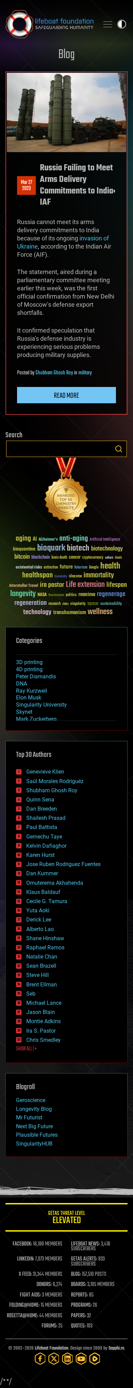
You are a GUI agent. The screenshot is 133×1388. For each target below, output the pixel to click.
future (66, 567)
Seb (30, 994)
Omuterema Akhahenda (54, 883)
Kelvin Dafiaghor (46, 846)
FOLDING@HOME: (24, 1305)
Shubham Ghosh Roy (54, 373)
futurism (80, 567)
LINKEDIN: (25, 1259)
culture (109, 558)
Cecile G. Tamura (46, 901)
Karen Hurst (40, 855)
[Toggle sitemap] (107, 24)
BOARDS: (78, 1284)
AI (35, 539)
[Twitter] (53, 1359)
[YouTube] (81, 1359)
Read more (66, 396)
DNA (21, 683)
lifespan (116, 585)
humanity (61, 577)
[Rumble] (94, 1359)
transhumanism (69, 612)
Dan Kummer (42, 873)
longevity (23, 594)
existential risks (29, 567)
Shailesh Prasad (45, 818)
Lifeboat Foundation (51, 1348)
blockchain (40, 557)
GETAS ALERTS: (84, 1259)
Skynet (24, 712)
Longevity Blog (34, 1109)
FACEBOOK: (22, 1244)
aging (23, 539)
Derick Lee (38, 919)
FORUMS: (49, 1326)
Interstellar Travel (23, 586)
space (93, 603)
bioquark (51, 548)
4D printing (29, 669)
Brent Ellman (41, 984)
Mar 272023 (26, 186)
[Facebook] (40, 1359)
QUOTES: (78, 1326)
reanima (86, 594)
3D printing (29, 662)
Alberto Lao (40, 929)
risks (65, 604)
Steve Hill (37, 975)
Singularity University (41, 704)
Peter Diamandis (36, 676)
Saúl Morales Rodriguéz (55, 781)
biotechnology (107, 549)
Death (118, 558)
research (54, 604)
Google (94, 567)
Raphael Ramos (45, 947)
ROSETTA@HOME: (22, 1315)
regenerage (111, 594)
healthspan (37, 575)
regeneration (30, 603)
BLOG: (76, 1274)
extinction (51, 567)
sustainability (111, 604)
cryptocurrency (92, 558)
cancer (74, 557)
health (110, 566)
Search (118, 449)
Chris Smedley (43, 1040)
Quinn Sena (40, 799)
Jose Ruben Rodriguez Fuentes (63, 864)
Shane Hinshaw (45, 938)
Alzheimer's (48, 539)
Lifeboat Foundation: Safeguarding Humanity (49, 24)
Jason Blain (40, 1012)
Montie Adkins (43, 1021)
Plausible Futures (37, 1135)
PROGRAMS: (81, 1305)
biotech (78, 548)
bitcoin (22, 557)
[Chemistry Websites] (66, 491)
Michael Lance (43, 1003)
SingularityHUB (34, 1143)
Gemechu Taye (44, 836)
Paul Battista (41, 827)
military (85, 373)
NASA (42, 595)
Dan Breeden (41, 809)
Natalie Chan (41, 956)
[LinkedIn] (67, 1359)
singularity (78, 604)
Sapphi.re (116, 1348)
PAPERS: (78, 1315)
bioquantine (24, 549)
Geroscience (30, 1100)
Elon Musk (28, 697)
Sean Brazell (41, 966)
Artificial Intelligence (105, 540)
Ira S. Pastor (41, 1031)
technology (37, 612)
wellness (100, 612)
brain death (59, 558)
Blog (66, 55)
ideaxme (75, 576)
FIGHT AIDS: (30, 1295)
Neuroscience (56, 595)
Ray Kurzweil (31, 691)
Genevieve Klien (45, 771)
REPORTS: (79, 1295)
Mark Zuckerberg (36, 719)
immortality (99, 575)
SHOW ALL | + (26, 1049)
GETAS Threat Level (66, 1218)
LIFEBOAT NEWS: (85, 1244)
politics (71, 595)
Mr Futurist (29, 1117)
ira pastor (52, 585)
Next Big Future (34, 1126)
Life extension (85, 584)
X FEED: (25, 1274)
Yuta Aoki (37, 910)
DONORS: (44, 1284)
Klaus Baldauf (43, 892)
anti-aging (73, 539)
